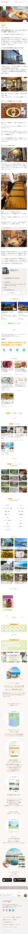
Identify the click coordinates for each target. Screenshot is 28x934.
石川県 (4, 5)
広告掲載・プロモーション (7, 919)
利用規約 (13, 917)
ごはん (2, 27)
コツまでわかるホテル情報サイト (8, 924)
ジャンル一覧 (4, 927)
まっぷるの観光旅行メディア (7, 922)
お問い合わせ (18, 917)
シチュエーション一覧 (12, 927)
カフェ (6, 27)
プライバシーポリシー (6, 917)
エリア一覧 (18, 924)
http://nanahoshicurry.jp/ (9, 289)
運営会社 (15, 919)
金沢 (7, 5)
